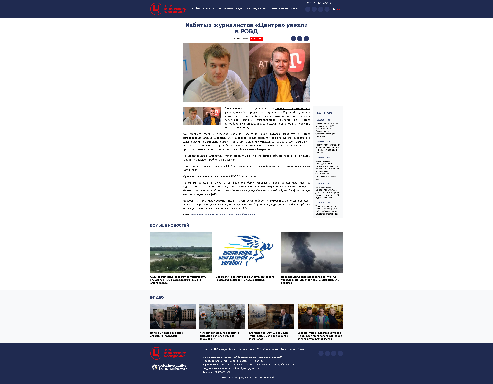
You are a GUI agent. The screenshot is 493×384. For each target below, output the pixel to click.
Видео (240, 8)
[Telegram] (306, 38)
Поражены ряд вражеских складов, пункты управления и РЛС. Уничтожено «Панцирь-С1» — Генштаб (311, 279)
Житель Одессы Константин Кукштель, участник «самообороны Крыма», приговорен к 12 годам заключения (327, 192)
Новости (208, 8)
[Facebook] (293, 38)
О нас (317, 3)
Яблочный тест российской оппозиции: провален (167, 334)
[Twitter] (299, 38)
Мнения (295, 8)
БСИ (308, 3)
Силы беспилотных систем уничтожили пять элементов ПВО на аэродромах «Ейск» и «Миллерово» (178, 279)
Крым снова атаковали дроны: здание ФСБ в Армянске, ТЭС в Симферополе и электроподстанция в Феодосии (326, 129)
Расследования (257, 8)
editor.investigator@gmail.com (244, 368)
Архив (327, 3)
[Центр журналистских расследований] (168, 9)
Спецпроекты (270, 349)
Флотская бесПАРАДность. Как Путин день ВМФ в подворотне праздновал (268, 335)
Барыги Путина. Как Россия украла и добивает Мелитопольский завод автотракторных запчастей (320, 335)
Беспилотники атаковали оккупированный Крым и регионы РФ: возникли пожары (327, 149)
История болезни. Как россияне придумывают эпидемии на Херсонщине (219, 335)
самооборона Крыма (230, 214)
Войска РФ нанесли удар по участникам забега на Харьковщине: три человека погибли (245, 278)
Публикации (225, 8)
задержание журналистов (204, 214)
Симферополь (249, 214)
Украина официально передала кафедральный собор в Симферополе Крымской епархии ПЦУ (327, 210)
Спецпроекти (279, 8)
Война (196, 8)
